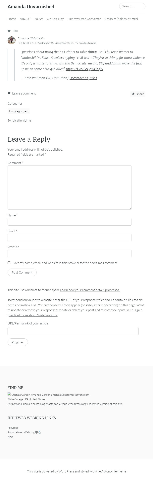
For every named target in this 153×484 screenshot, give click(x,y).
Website (13, 247)
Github (63, 403)
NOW (39, 19)
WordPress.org (77, 403)
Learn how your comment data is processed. (90, 290)
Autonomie (109, 471)
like (15, 30)
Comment (15, 163)
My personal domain (20, 403)
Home (12, 19)
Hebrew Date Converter (84, 19)
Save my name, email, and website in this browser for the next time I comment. (65, 263)
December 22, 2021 (83, 78)
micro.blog (39, 403)
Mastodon (52, 403)
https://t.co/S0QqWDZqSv (84, 69)
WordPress (66, 471)
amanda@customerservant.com (70, 394)
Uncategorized (18, 111)
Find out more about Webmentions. (33, 315)
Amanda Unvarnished (31, 6)
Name (13, 215)
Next (10, 436)
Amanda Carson (41, 394)
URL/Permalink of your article (28, 323)
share (140, 94)
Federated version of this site (104, 403)
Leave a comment (24, 93)
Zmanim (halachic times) (121, 19)
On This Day (55, 19)
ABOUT (25, 19)
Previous (13, 427)
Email (12, 231)
